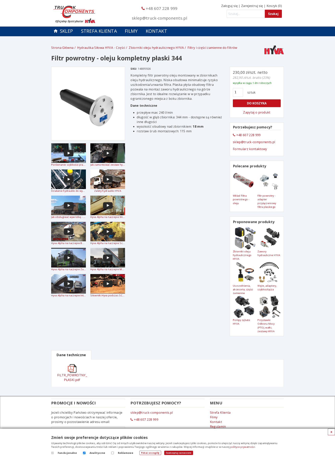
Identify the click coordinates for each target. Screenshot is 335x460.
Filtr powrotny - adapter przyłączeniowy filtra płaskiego (266, 201)
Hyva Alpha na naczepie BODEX (68, 243)
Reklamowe (125, 453)
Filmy (131, 31)
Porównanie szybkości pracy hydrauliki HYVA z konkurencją (68, 164)
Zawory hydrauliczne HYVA (268, 253)
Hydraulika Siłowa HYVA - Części (101, 48)
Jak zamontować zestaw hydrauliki (107, 164)
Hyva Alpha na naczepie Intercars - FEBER (68, 295)
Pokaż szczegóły (150, 452)
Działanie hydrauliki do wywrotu (68, 191)
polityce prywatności (242, 447)
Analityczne (97, 453)
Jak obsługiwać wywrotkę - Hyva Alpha (68, 217)
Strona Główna (62, 48)
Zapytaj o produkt (256, 112)
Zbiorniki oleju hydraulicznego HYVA (156, 48)
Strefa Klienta (99, 31)
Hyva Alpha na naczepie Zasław (68, 269)
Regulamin (218, 426)
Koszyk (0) (274, 6)
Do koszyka (257, 103)
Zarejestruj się (252, 6)
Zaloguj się (229, 6)
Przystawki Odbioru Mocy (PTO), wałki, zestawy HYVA (266, 325)
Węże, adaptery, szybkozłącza (267, 287)
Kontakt (156, 31)
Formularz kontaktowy (250, 149)
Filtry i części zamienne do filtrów (212, 48)
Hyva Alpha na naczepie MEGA (107, 269)
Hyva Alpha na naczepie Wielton (107, 217)
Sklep (66, 31)
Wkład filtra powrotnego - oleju (241, 199)
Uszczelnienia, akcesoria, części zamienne (243, 289)
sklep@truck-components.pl (159, 18)
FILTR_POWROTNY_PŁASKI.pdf (72, 377)
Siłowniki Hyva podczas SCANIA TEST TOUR (107, 295)
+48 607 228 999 (161, 8)
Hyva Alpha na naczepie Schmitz (107, 243)
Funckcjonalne (67, 453)
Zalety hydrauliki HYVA (107, 191)
